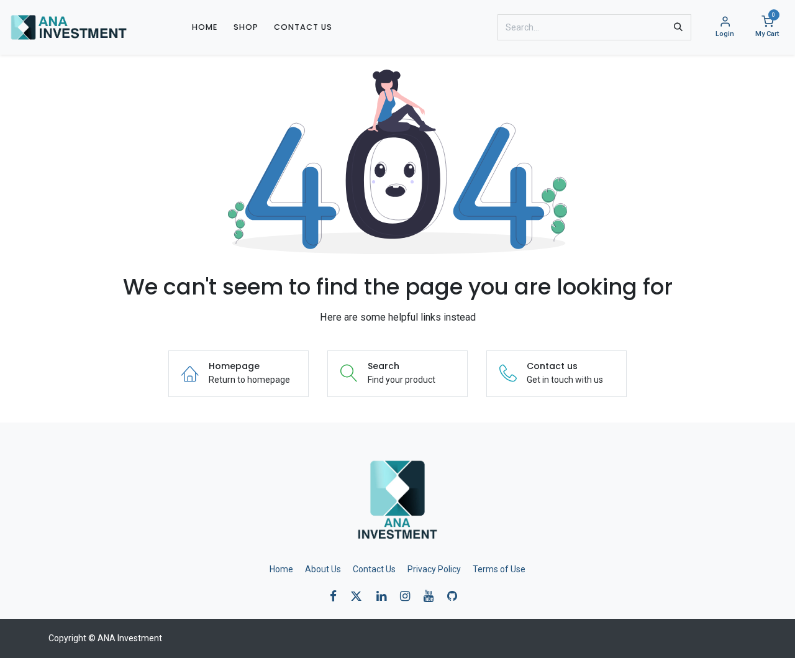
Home (281, 569)
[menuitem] (204, 27)
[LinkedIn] (385, 596)
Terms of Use (499, 569)
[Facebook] (337, 596)
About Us (323, 569)
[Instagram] (409, 596)
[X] (360, 596)
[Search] (678, 27)
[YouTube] (433, 596)
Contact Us (374, 569)
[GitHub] (456, 596)
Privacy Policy (434, 569)
